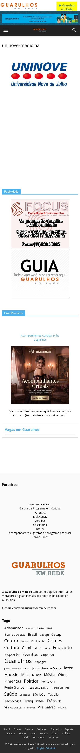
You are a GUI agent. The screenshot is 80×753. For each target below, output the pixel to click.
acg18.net (40, 339)
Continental (38, 641)
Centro (11, 641)
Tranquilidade (34, 701)
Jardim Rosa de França (46, 668)
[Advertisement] (40, 139)
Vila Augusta (12, 707)
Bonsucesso (14, 634)
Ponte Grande (14, 688)
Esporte (12, 654)
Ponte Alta (48, 681)
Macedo (11, 674)
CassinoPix (40, 525)
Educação (62, 647)
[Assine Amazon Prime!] (40, 18)
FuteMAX (40, 512)
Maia (25, 674)
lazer (68, 668)
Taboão (53, 695)
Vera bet (40, 520)
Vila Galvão (47, 707)
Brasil (32, 634)
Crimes (55, 641)
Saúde (10, 694)
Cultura (11, 647)
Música (49, 675)
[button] (74, 30)
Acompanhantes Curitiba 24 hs (40, 335)
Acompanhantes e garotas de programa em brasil (40, 533)
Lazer (33, 733)
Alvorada (30, 628)
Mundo (36, 675)
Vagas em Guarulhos (22, 429)
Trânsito (53, 701)
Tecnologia (13, 701)
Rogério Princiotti (46, 748)
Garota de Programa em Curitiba (40, 508)
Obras (63, 674)
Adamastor (13, 628)
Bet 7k (40, 529)
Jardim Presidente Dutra (17, 668)
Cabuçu (44, 634)
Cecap (56, 634)
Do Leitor (45, 648)
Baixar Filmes (40, 537)
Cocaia (24, 641)
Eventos (30, 654)
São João (39, 694)
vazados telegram (40, 504)
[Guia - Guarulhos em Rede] (40, 297)
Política (31, 681)
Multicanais (40, 516)
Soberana (25, 694)
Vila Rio (62, 707)
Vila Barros (29, 707)
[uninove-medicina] (40, 95)
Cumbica (29, 648)
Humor (23, 733)
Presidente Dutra (37, 687)
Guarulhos (18, 661)
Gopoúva (47, 655)
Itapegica (41, 662)
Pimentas (12, 681)
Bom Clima (44, 628)
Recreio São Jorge (60, 687)
